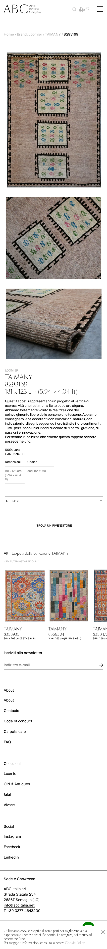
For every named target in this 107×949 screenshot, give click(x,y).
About (9, 700)
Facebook (12, 847)
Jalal (7, 795)
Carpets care (15, 732)
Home (9, 35)
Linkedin (11, 858)
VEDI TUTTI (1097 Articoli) (20, 561)
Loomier (11, 774)
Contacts (11, 711)
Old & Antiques (17, 784)
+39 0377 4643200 (24, 911)
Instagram (12, 837)
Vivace (9, 805)
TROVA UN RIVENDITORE (54, 525)
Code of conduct (18, 721)
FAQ (7, 742)
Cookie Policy (75, 943)
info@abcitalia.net (19, 906)
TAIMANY (53, 35)
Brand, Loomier (29, 35)
